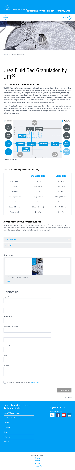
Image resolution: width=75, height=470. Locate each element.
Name (6, 297)
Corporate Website (56, 412)
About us (6, 442)
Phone (6, 356)
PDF (8, 281)
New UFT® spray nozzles (12, 413)
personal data (35, 382)
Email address (9, 316)
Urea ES (6, 423)
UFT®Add (7, 427)
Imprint (37, 461)
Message (7, 365)
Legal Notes (37, 463)
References (7, 437)
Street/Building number (11, 326)
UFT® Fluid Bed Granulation (12, 418)
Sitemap (37, 458)
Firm (5, 307)
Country (7, 346)
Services (6, 432)
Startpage (7, 54)
